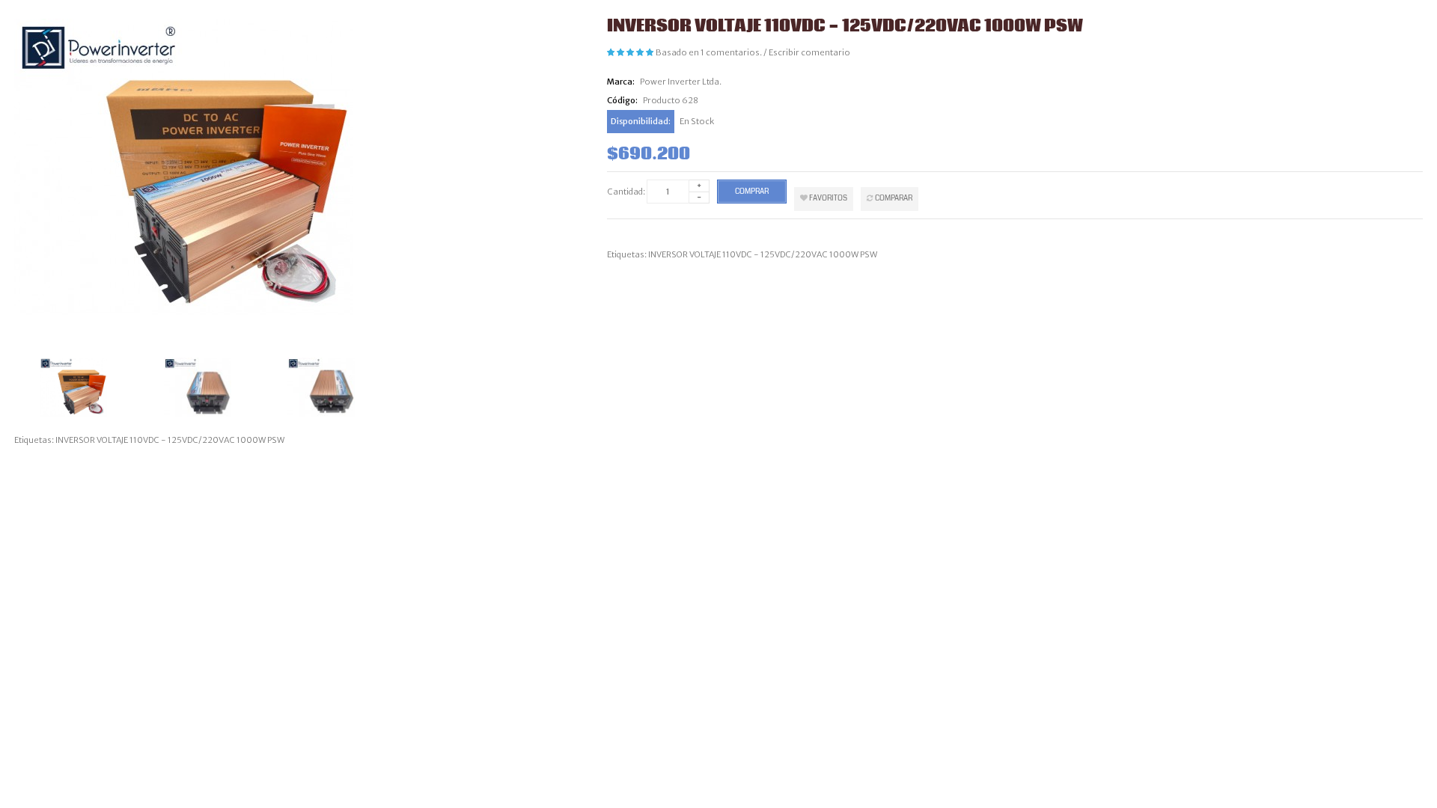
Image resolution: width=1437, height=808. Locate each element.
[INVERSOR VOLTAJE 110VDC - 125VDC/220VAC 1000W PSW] (97, 387)
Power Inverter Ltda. (680, 81)
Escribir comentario (809, 52)
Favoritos (827, 198)
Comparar (892, 198)
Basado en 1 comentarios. (709, 52)
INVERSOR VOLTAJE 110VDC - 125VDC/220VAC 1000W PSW (762, 254)
